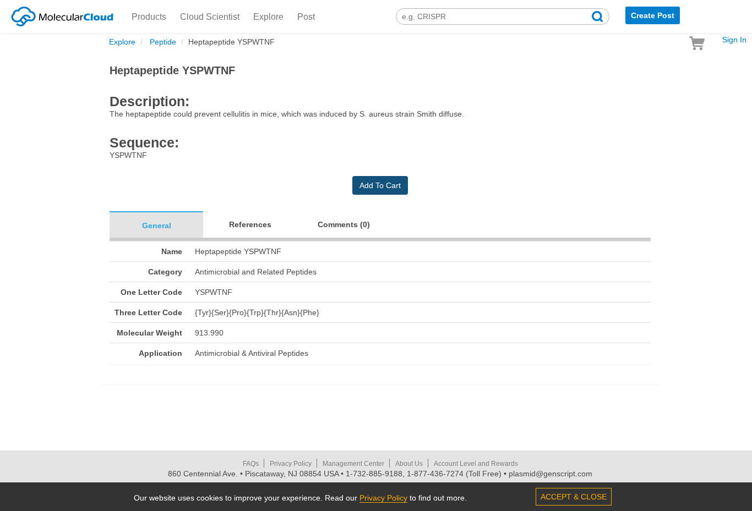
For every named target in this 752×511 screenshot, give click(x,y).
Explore (268, 16)
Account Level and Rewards (476, 464)
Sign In (734, 39)
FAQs (251, 464)
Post (306, 16)
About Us (409, 464)
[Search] (597, 18)
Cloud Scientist (209, 16)
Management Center (353, 464)
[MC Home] (62, 15)
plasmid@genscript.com (550, 473)
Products (149, 16)
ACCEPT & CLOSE (574, 496)
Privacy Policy (291, 464)
